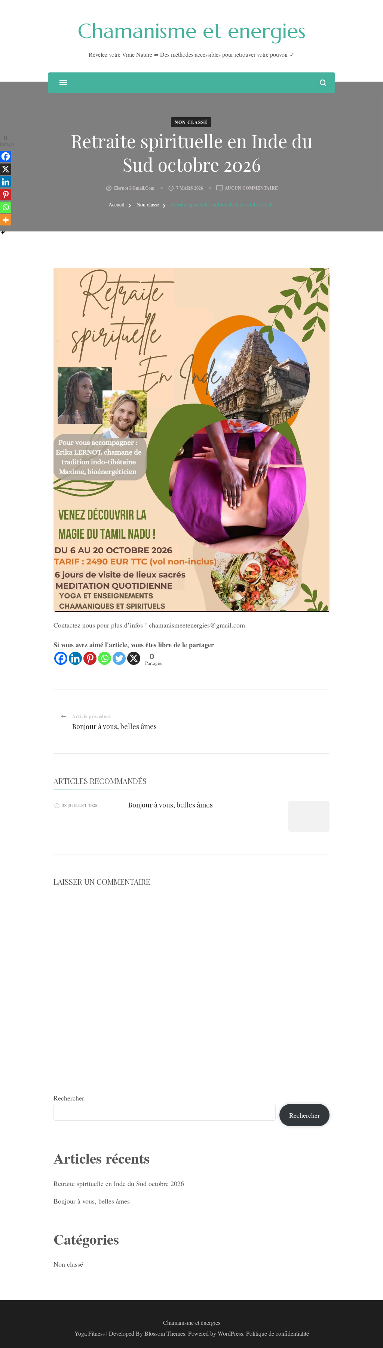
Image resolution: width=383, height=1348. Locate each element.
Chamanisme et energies (192, 31)
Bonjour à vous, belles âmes (170, 804)
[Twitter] (119, 658)
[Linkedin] (75, 658)
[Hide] (3, 233)
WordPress (230, 1333)
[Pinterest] (89, 658)
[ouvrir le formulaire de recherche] (323, 82)
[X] (133, 658)
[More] (5, 219)
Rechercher (68, 1097)
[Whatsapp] (104, 658)
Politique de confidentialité (277, 1333)
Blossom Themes (164, 1333)
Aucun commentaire (251, 188)
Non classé (191, 122)
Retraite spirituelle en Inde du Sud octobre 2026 (118, 1183)
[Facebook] (60, 658)
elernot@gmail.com (134, 188)
